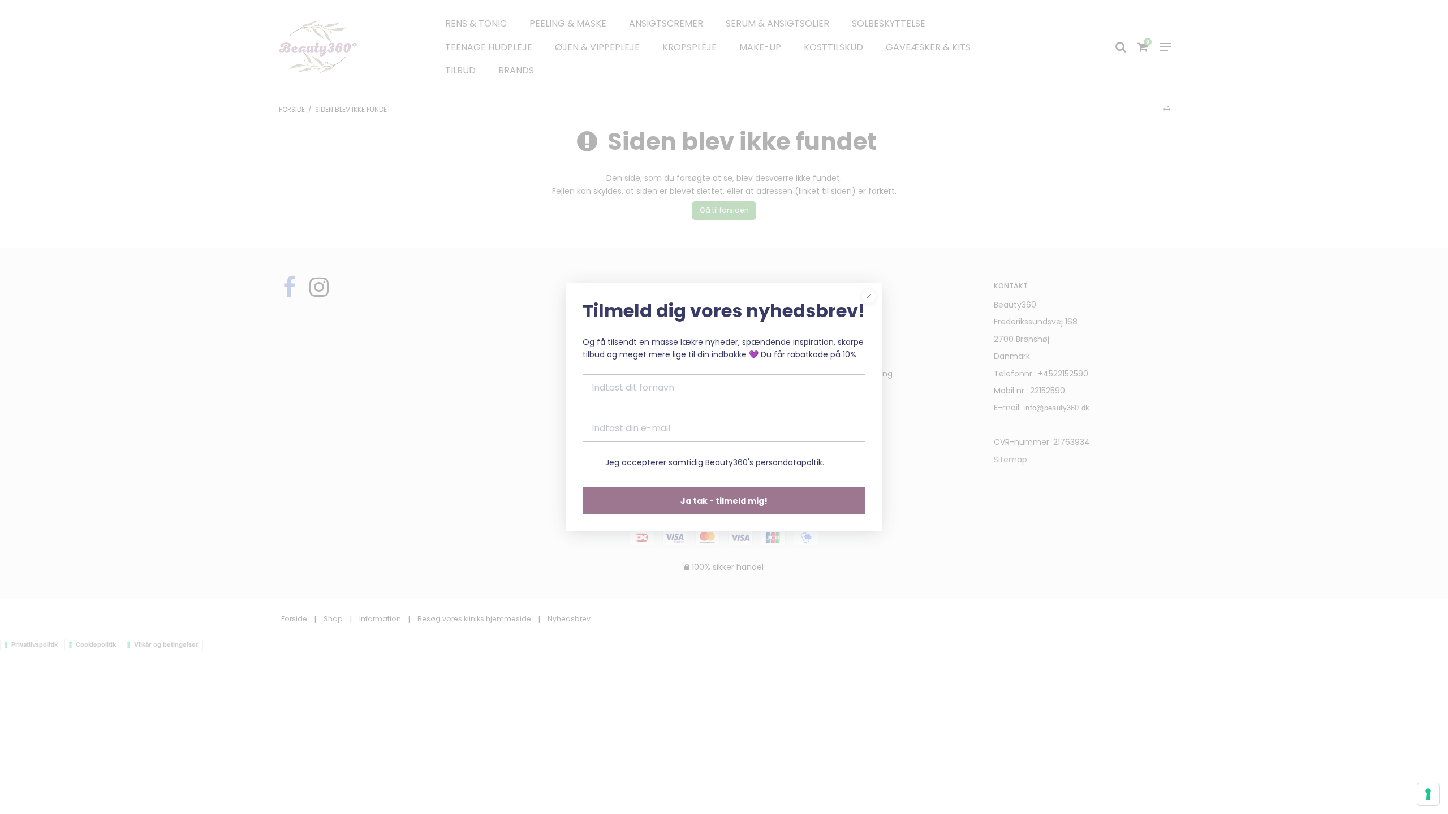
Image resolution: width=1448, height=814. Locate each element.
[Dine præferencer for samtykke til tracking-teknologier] (1428, 794)
